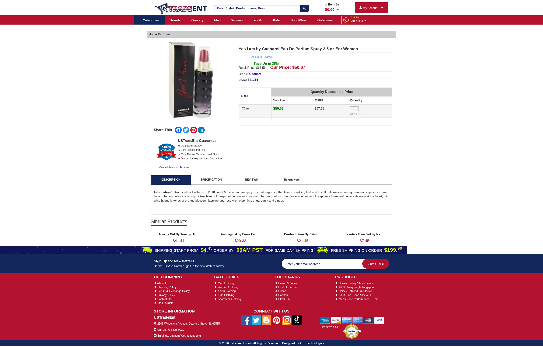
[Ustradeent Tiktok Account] (297, 320)
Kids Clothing (225, 295)
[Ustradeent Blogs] (266, 320)
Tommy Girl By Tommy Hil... (178, 234)
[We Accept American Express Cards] (325, 320)
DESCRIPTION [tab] (170, 179)
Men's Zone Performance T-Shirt (358, 299)
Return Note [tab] (291, 179)
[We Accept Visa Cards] (379, 320)
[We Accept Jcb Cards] (357, 320)
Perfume (184, 167)
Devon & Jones (287, 283)
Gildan (281, 291)
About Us (163, 283)
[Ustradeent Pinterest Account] (276, 320)
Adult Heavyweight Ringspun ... (357, 287)
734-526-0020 (359, 21)
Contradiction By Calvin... (302, 234)
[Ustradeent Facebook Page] (246, 320)
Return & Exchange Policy (173, 291)
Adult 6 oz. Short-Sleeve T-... (356, 295)
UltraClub (283, 299)
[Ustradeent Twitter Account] (256, 320)
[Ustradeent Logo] (181, 8)
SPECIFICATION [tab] (211, 179)
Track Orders (165, 302)
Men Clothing (225, 283)
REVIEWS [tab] (251, 179)
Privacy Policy (166, 295)
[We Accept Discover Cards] (336, 320)
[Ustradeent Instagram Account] (286, 320)
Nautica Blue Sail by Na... (364, 234)
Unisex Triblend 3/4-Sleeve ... (356, 291)
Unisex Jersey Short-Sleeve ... (357, 283)
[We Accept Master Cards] (368, 320)
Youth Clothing (226, 291)
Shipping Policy (166, 287)
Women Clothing (227, 287)
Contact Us (164, 299)
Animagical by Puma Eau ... (240, 234)
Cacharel (255, 74)
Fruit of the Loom (288, 287)
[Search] (304, 8)
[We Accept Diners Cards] (347, 320)
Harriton (282, 295)
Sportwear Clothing (229, 299)
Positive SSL (330, 327)
